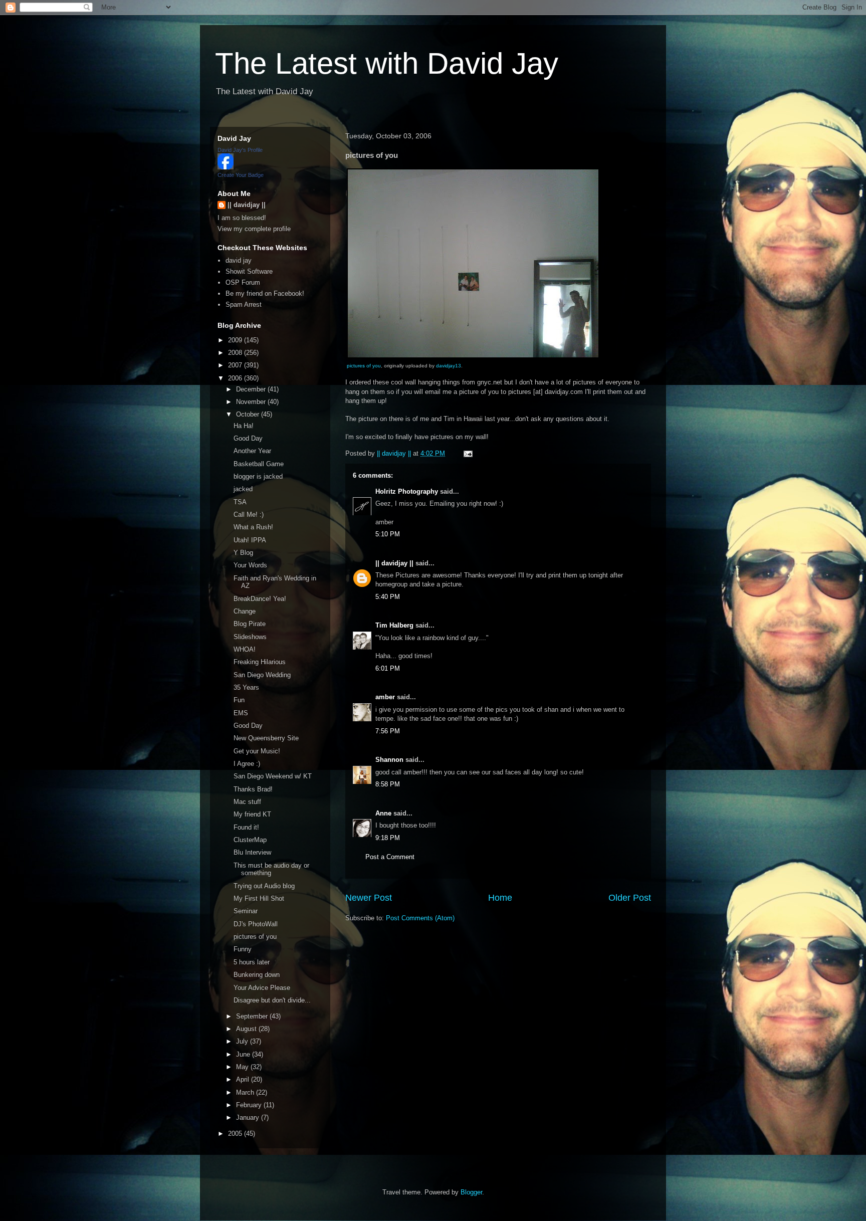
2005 (236, 1133)
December (252, 389)
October (248, 414)
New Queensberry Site (266, 738)
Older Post (629, 898)
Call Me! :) (249, 514)
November (252, 401)
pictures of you (364, 365)
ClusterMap (250, 840)
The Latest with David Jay (386, 63)
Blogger (471, 1192)
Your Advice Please (262, 987)
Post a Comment (389, 857)
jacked (243, 489)
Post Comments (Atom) (420, 918)
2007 (236, 365)
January (248, 1117)
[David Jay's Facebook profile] (226, 167)
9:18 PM (387, 838)
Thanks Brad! (253, 789)
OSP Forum (243, 282)
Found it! (246, 827)
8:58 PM (387, 784)
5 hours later (252, 962)
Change (245, 611)
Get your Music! (257, 751)
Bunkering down (257, 974)
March (246, 1092)
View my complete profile (254, 229)
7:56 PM (387, 731)
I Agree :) (247, 763)
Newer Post (368, 898)
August (247, 1029)
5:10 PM (387, 534)
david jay (239, 260)
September (253, 1016)
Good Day (248, 438)
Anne (383, 813)
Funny (243, 949)
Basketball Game (259, 464)
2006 (236, 378)
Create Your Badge (241, 175)
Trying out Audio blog (264, 886)
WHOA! (245, 649)
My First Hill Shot (259, 898)
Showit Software (249, 271)
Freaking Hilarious (260, 662)
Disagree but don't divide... (272, 1000)
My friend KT (252, 814)
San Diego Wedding (262, 675)
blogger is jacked (258, 476)
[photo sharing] (473, 356)
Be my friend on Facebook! (265, 293)
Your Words (250, 565)
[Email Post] (467, 453)
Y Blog (243, 552)
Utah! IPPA (250, 540)
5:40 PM (387, 596)
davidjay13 (448, 365)
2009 (236, 340)
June (244, 1054)
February (250, 1105)
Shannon (389, 759)
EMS (241, 713)
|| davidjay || (394, 563)
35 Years (246, 687)
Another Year (252, 451)
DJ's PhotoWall (256, 924)
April (243, 1079)
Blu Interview (252, 852)
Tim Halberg (394, 625)
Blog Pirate (250, 624)
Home (500, 898)
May (243, 1067)
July (243, 1041)
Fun (239, 700)
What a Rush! (253, 527)
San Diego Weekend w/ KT (273, 776)
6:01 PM (387, 668)
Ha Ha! (244, 426)
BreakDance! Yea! (260, 598)
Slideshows (250, 637)
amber (385, 697)
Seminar (246, 911)
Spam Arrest (244, 304)
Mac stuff (247, 801)
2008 (236, 352)
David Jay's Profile (240, 150)
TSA (240, 502)
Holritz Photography (406, 491)
